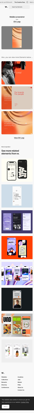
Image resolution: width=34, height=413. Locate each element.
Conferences (5, 387)
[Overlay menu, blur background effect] (17, 97)
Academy (20, 377)
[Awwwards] (6, 7)
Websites (4, 377)
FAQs (19, 385)
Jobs (19, 379)
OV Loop (17, 22)
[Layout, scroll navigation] (17, 122)
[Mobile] (17, 170)
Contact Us (21, 390)
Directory (4, 385)
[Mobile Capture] (17, 247)
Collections (4, 379)
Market (20, 382)
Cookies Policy (25, 402)
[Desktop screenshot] (17, 72)
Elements (4, 382)
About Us (20, 387)
